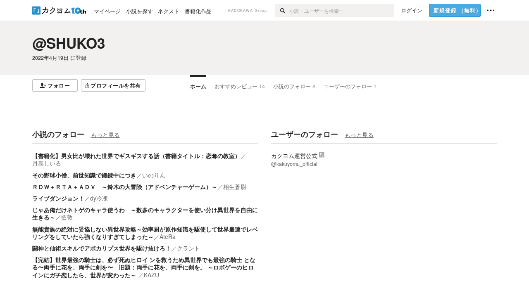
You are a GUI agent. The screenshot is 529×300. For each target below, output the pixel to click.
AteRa (168, 236)
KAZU (151, 275)
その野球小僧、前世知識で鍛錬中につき (84, 175)
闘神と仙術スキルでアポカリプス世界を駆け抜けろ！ (101, 248)
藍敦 (67, 217)
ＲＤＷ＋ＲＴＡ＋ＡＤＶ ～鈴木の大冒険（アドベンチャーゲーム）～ (124, 186)
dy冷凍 (99, 198)
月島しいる (46, 163)
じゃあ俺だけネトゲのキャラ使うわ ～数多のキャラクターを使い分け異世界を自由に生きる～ (145, 213)
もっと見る (105, 134)
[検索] (282, 10)
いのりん (153, 175)
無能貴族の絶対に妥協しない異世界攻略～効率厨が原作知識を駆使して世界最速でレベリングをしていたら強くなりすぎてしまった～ (145, 233)
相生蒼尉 (234, 186)
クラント (188, 248)
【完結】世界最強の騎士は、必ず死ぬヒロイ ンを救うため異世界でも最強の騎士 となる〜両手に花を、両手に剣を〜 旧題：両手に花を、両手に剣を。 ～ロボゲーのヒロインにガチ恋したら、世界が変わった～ (143, 267)
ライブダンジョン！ (58, 198)
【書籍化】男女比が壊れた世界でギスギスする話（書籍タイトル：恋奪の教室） (136, 155)
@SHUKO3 (68, 43)
